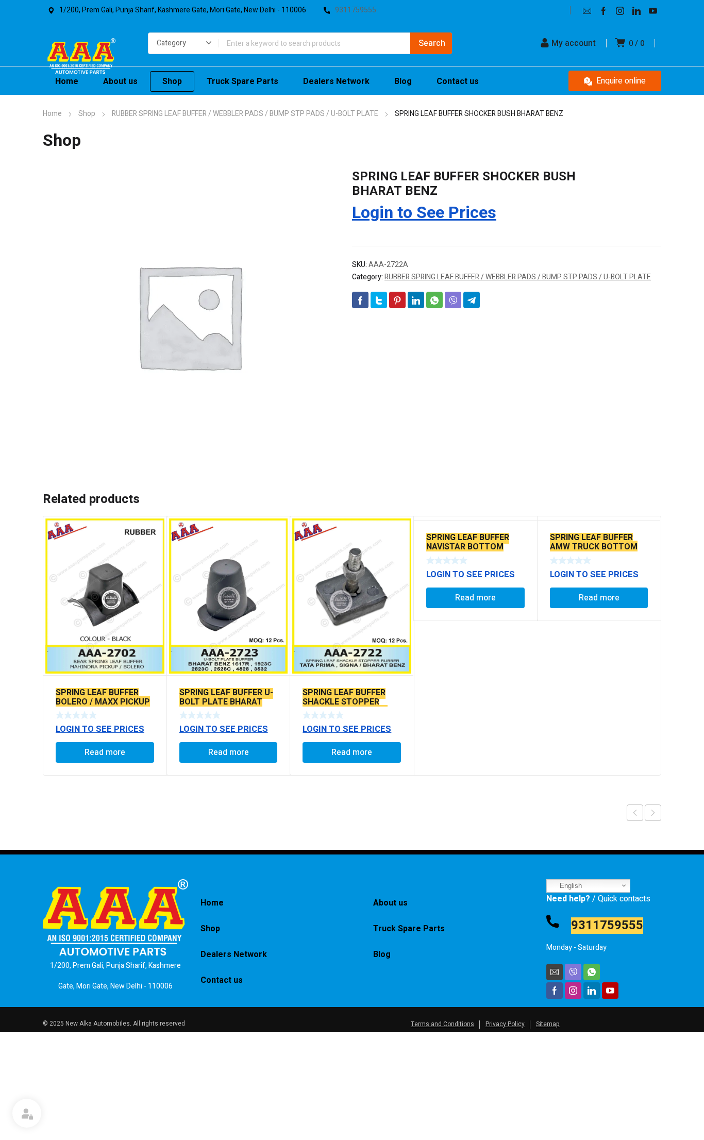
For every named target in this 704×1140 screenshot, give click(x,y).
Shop (86, 113)
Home (52, 113)
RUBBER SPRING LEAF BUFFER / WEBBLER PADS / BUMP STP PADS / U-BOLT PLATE (245, 113)
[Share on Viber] (453, 300)
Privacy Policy (505, 1024)
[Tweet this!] (379, 300)
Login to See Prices (424, 212)
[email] (587, 10)
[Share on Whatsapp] (434, 300)
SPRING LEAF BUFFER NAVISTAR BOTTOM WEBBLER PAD (467, 546)
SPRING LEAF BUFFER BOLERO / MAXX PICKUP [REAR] (103, 701)
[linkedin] (636, 10)
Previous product (635, 812)
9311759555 (607, 925)
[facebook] (603, 10)
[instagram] (620, 10)
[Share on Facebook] (360, 300)
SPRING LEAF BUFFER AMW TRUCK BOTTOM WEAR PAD (594, 546)
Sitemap (548, 1024)
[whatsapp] (591, 972)
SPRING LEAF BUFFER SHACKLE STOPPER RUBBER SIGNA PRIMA (345, 701)
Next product (653, 812)
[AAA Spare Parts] (81, 59)
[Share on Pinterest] (397, 300)
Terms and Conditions (442, 1024)
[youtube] (653, 10)
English (570, 886)
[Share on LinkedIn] (416, 300)
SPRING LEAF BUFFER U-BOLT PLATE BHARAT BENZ (226, 701)
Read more (105, 752)
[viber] (573, 972)
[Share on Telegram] (471, 300)
